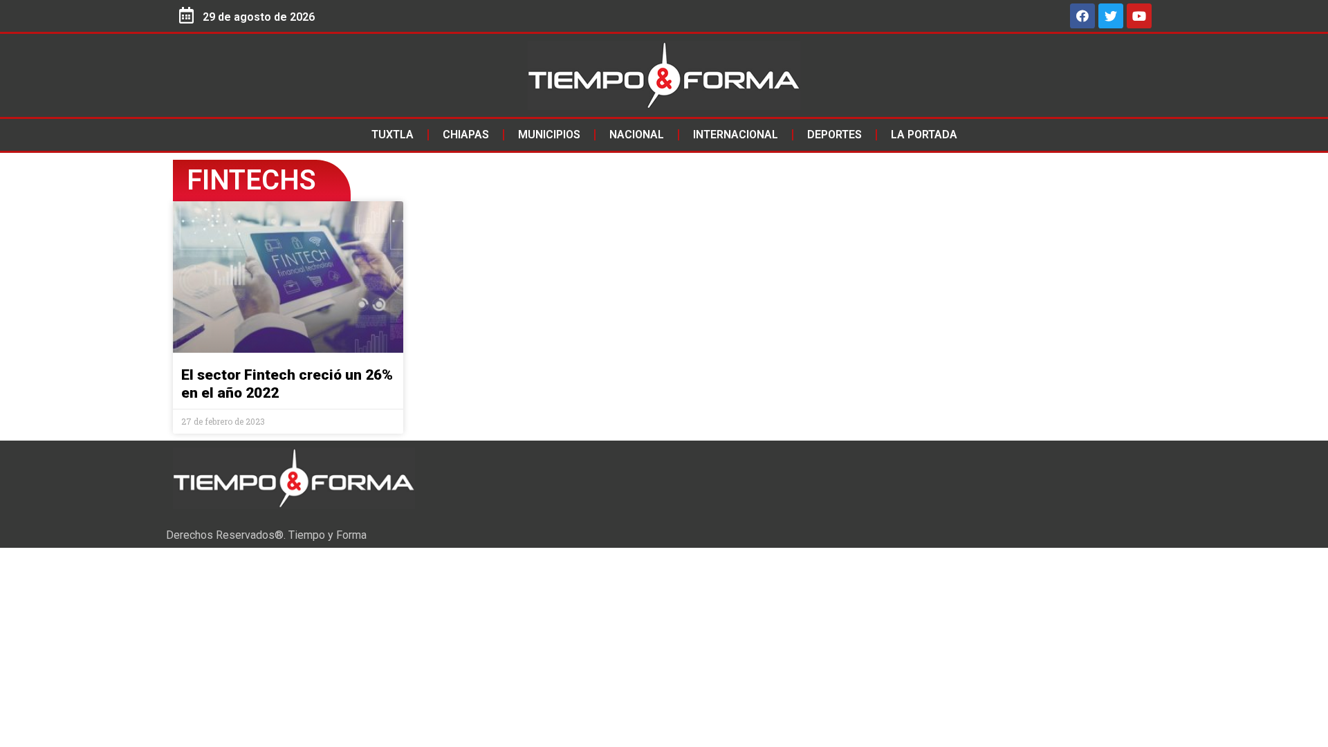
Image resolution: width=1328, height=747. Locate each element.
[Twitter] (1110, 15)
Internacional (735, 134)
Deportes (834, 134)
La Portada (924, 134)
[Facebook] (1082, 15)
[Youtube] (1139, 15)
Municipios (549, 134)
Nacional (636, 134)
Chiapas (466, 134)
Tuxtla (392, 134)
